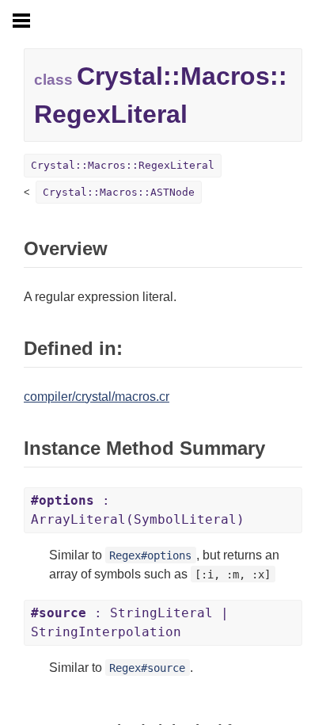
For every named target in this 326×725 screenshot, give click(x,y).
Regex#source (147, 668)
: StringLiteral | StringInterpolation (130, 622)
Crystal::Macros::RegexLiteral (122, 165)
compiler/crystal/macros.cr (96, 396)
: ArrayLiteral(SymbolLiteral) (137, 510)
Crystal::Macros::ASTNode (119, 192)
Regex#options (150, 555)
